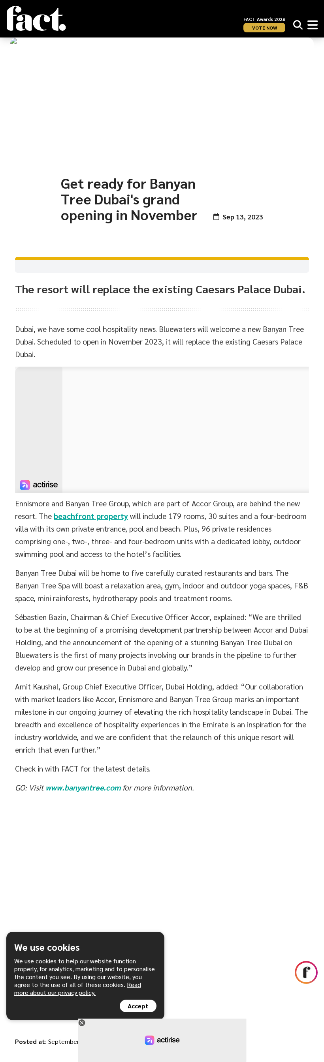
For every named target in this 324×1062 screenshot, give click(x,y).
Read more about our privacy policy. (77, 988)
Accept (138, 1006)
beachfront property (91, 516)
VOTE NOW (264, 27)
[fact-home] (36, 18)
